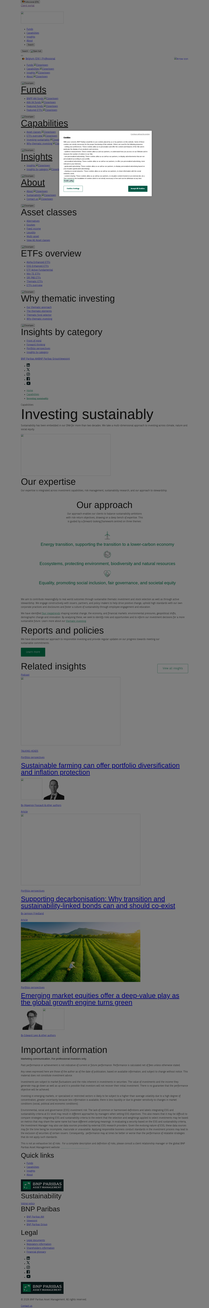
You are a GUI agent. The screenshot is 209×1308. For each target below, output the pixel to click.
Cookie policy (69, 181)
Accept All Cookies (138, 188)
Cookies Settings (73, 188)
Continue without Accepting (140, 134)
